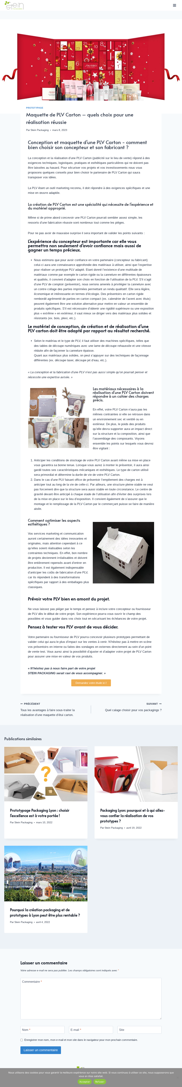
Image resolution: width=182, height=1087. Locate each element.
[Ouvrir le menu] (174, 5)
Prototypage (34, 108)
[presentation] (45, 774)
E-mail (76, 1030)
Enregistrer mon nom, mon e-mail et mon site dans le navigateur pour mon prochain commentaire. (81, 1039)
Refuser (99, 1081)
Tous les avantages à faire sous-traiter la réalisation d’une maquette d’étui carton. (47, 710)
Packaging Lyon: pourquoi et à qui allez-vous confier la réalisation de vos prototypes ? (132, 815)
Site (121, 1030)
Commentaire (32, 981)
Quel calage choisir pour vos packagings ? (133, 707)
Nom (26, 1030)
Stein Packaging (40, 130)
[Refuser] (177, 1077)
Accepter (84, 1081)
